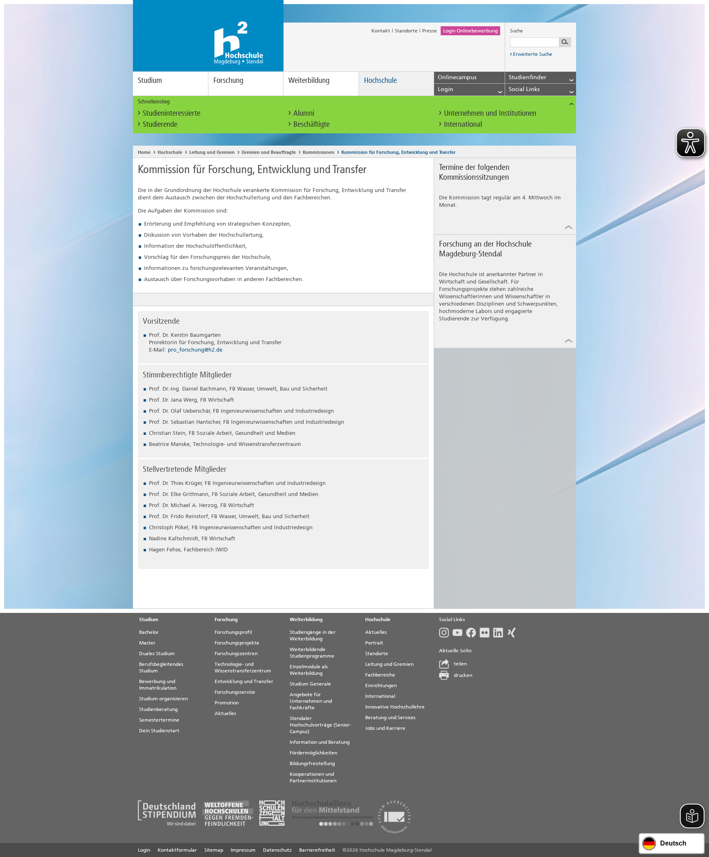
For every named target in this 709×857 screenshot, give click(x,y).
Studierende (160, 124)
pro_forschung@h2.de (195, 350)
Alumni (303, 113)
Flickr (486, 633)
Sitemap (213, 850)
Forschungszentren (236, 653)
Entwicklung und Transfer (244, 681)
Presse (429, 31)
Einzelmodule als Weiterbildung (309, 670)
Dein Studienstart (159, 731)
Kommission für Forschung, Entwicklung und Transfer (398, 152)
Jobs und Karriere (385, 728)
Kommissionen (318, 152)
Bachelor (149, 632)
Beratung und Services (390, 717)
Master (147, 643)
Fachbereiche (380, 675)
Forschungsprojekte (237, 643)
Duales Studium (157, 653)
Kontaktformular (177, 850)
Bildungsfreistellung (312, 763)
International (463, 124)
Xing (513, 633)
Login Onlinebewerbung (470, 31)
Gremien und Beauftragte (269, 152)
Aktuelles (225, 713)
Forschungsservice (235, 692)
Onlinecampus (457, 77)
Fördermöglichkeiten (313, 753)
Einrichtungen (381, 685)
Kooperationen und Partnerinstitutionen (313, 777)
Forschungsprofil (233, 632)
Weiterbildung (308, 80)
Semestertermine (159, 720)
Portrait (374, 643)
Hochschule (380, 80)
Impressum (243, 850)
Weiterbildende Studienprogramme (312, 653)
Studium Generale (310, 684)
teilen (460, 664)
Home (144, 152)
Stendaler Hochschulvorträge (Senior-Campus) (320, 724)
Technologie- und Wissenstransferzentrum (243, 667)
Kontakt (380, 31)
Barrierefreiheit (317, 850)
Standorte (406, 31)
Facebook (473, 633)
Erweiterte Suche (532, 54)
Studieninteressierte (171, 113)
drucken (463, 675)
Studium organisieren (163, 699)
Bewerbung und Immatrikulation (157, 685)
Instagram (446, 633)
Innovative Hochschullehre (395, 707)
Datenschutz (277, 850)
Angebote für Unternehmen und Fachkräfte (311, 701)
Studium (150, 80)
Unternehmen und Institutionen (490, 113)
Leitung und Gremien (212, 152)
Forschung (228, 80)
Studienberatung (158, 709)
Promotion (227, 703)
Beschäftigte (311, 124)
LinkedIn (500, 633)
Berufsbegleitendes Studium (161, 667)
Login (144, 850)
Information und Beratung (320, 742)
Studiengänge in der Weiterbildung (313, 635)
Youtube (459, 633)
